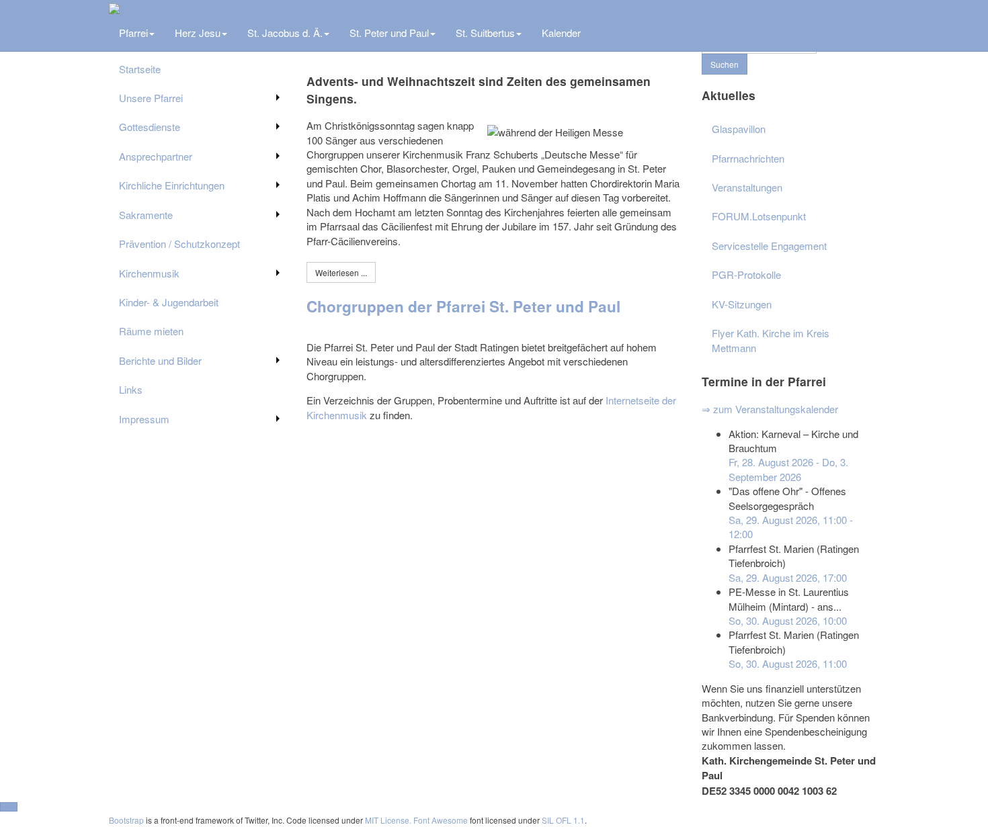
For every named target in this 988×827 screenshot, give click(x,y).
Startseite (140, 69)
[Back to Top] (8, 807)
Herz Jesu (197, 33)
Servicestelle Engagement (769, 245)
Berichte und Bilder (160, 360)
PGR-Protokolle (746, 274)
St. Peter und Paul (389, 33)
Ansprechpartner (155, 156)
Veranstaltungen (747, 187)
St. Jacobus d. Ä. (285, 33)
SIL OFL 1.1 (563, 820)
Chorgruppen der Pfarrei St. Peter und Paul (463, 306)
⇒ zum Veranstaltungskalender (770, 409)
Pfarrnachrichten (748, 158)
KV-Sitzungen (742, 304)
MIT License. (388, 820)
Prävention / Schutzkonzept (179, 243)
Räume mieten (151, 331)
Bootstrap (126, 820)
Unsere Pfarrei (151, 98)
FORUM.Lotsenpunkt (759, 216)
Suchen (724, 64)
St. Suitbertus (485, 33)
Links (130, 389)
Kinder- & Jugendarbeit (168, 302)
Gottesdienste (149, 127)
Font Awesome (440, 820)
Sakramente (146, 215)
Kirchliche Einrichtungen (171, 185)
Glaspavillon (739, 129)
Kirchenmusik (149, 273)
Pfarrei (133, 33)
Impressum (144, 419)
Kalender (561, 33)
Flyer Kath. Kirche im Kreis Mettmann (770, 340)
